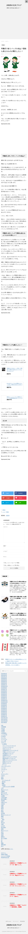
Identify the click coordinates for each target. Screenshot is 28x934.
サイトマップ (15, 921)
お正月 (3, 728)
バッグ (3, 512)
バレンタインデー (6, 766)
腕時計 (3, 836)
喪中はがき (4, 792)
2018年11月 (4, 700)
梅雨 (2, 816)
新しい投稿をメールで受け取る (12, 565)
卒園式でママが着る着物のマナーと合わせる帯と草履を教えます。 (18, 615)
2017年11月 (4, 719)
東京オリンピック (6, 814)
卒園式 (3, 510)
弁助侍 (7, 515)
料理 (2, 808)
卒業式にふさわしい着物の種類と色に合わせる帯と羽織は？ (18, 645)
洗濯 (2, 824)
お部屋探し (4, 733)
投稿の (4, 854)
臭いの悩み (4, 838)
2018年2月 (4, 714)
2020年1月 (4, 684)
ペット (3, 770)
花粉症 (3, 785)
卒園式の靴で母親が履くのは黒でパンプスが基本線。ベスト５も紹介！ (18, 598)
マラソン (4, 764)
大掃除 (3, 796)
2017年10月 (4, 720)
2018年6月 (4, 708)
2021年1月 (4, 676)
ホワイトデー (4, 774)
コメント (5, 526)
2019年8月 (4, 687)
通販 (2, 843)
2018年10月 (4, 702)
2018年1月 (4, 716)
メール (5, 551)
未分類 (3, 813)
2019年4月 (4, 694)
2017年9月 (4, 722)
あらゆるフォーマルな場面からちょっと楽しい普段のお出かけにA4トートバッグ (14, 385)
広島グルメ (4, 802)
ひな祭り (3, 736)
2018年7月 (4, 706)
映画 (2, 811)
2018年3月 (4, 713)
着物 (2, 829)
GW (2, 725)
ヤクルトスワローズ (8, 747)
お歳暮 (3, 730)
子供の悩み (4, 797)
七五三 (3, 775)
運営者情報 (22, 921)
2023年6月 (4, 673)
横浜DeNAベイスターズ (9, 758)
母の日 (3, 822)
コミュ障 (3, 741)
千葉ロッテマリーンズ (9, 752)
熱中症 (3, 781)
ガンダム (3, 737)
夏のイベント (4, 794)
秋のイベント (4, 830)
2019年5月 (4, 692)
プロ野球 (4, 744)
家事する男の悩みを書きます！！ (14, 927)
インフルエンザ (6, 780)
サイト (4, 556)
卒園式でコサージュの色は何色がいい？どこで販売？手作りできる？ (18, 632)
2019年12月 (4, 686)
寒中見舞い (4, 799)
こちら (11, 849)
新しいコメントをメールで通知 (12, 562)
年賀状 (3, 800)
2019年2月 (4, 697)
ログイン (3, 852)
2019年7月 (4, 689)
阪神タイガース (7, 763)
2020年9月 (4, 678)
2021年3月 (4, 675)
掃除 (2, 807)
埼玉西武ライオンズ (8, 753)
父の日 (3, 825)
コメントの (5, 856)
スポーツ (3, 742)
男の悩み (3, 827)
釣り (2, 846)
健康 (2, 778)
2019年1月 (4, 698)
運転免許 (3, 844)
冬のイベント (4, 789)
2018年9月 (4, 703)
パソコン (3, 767)
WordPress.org (5, 857)
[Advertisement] (14, 24)
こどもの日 (4, 734)
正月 (2, 818)
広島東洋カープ (7, 755)
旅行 (2, 810)
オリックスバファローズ (9, 745)
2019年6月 (4, 691)
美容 (2, 835)
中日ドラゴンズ (7, 748)
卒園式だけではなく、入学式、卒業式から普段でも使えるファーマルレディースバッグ (14, 370)
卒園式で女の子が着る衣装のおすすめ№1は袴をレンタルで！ (18, 582)
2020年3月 (4, 683)
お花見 (3, 731)
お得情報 (3, 726)
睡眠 (3, 783)
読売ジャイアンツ (7, 761)
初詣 (3, 819)
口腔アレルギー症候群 (9, 786)
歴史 (2, 821)
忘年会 (3, 803)
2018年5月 (4, 709)
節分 (2, 832)
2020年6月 (4, 680)
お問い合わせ (8, 921)
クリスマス (4, 739)
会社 (2, 777)
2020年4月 (4, 681)
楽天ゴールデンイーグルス (10, 756)
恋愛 (2, 805)
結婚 (2, 833)
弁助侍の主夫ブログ (14, 5)
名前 (4, 545)
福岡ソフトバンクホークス (10, 759)
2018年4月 (4, 711)
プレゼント (4, 769)
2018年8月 (4, 705)
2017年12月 (4, 717)
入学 (2, 788)
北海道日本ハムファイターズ (10, 750)
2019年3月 (4, 695)
